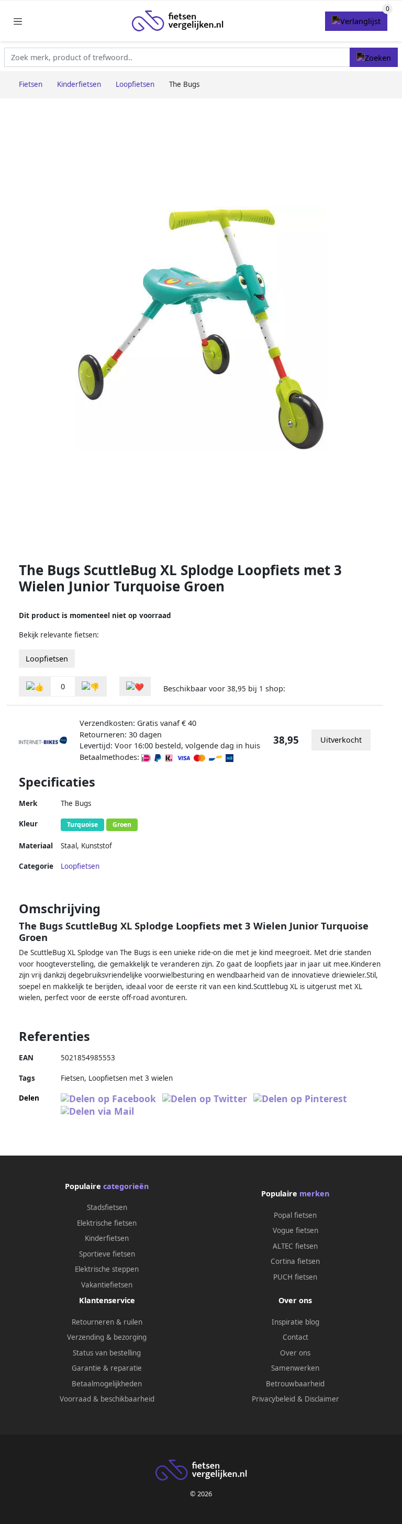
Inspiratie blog (295, 1322)
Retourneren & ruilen (107, 1322)
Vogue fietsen (295, 1230)
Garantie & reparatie (107, 1368)
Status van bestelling (107, 1353)
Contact (295, 1337)
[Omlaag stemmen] (90, 686)
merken (314, 1193)
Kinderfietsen (107, 1238)
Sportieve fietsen (107, 1254)
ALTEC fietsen (295, 1246)
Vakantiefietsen (106, 1285)
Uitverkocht (341, 740)
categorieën (126, 1186)
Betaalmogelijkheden (107, 1383)
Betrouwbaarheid (295, 1383)
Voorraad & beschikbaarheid (107, 1399)
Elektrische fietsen (107, 1223)
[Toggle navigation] (17, 21)
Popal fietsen (295, 1215)
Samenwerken (295, 1368)
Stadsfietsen (107, 1207)
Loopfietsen (47, 659)
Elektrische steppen (107, 1269)
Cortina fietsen (295, 1261)
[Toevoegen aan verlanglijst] (135, 686)
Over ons (295, 1353)
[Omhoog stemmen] (35, 686)
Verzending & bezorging (107, 1337)
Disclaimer (322, 1399)
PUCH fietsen (295, 1277)
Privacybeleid (273, 1399)
